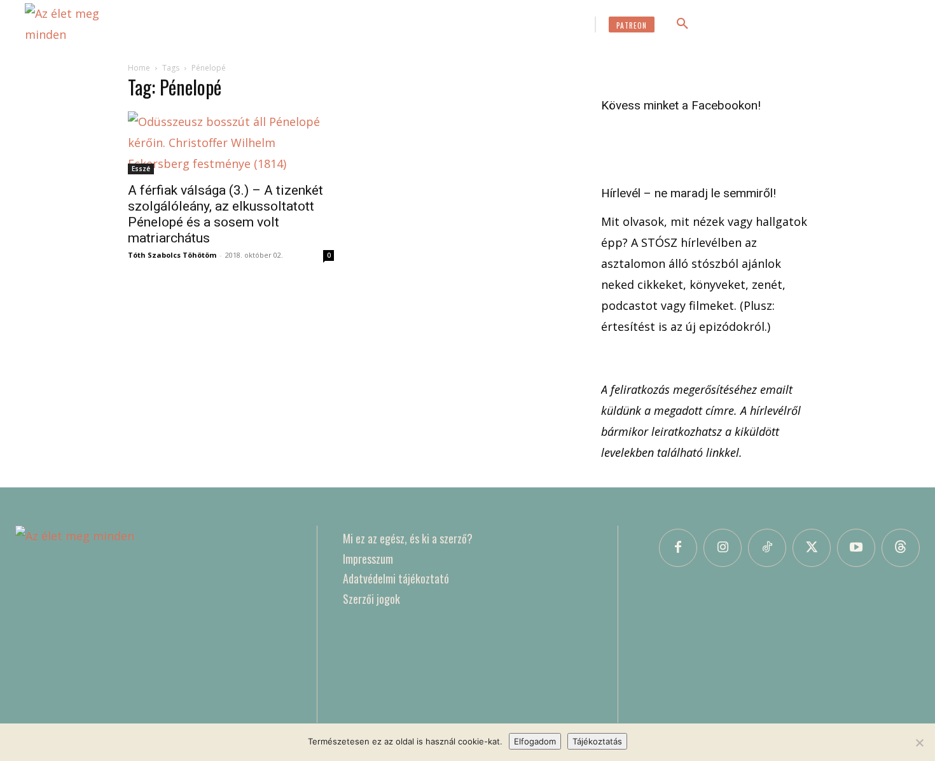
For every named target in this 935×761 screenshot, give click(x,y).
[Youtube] (856, 548)
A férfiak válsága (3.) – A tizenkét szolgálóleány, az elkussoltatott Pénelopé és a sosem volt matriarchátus (225, 214)
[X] (812, 548)
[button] (682, 24)
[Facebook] (678, 548)
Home (139, 67)
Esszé (141, 168)
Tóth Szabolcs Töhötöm (172, 255)
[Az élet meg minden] (82, 24)
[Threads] (901, 548)
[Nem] (919, 742)
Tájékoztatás (597, 741)
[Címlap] (153, 624)
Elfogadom (535, 741)
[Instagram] (722, 548)
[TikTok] (767, 548)
